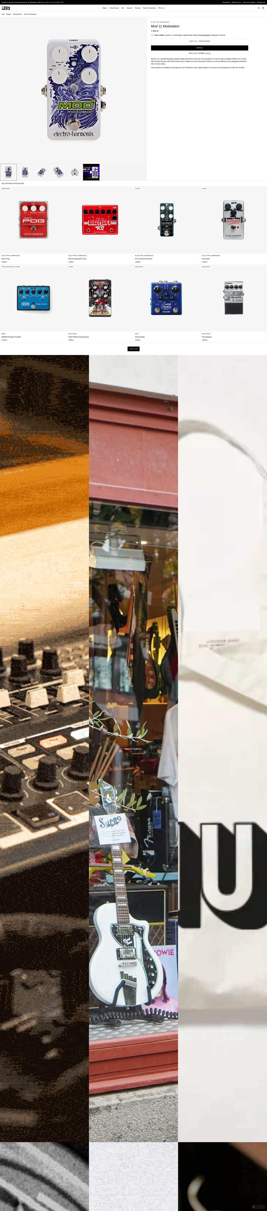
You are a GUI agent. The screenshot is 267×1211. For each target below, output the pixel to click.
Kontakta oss (261, 2)
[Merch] (222, 748)
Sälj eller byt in (236, 2)
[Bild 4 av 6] (58, 172)
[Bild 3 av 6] (41, 172)
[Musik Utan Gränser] (6, 8)
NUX (137, 334)
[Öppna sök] (258, 8)
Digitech (72, 334)
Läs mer (208, 53)
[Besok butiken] (133, 748)
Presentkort (226, 2)
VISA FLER (133, 349)
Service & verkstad (249, 2)
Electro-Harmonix (160, 22)
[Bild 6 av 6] (91, 172)
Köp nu (200, 48)
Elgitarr (8, 14)
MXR (3, 334)
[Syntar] (44, 748)
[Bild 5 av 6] (74, 172)
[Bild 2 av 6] (25, 172)
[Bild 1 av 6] (8, 172)
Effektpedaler (17, 14)
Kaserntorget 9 (206, 35)
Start (3, 14)
